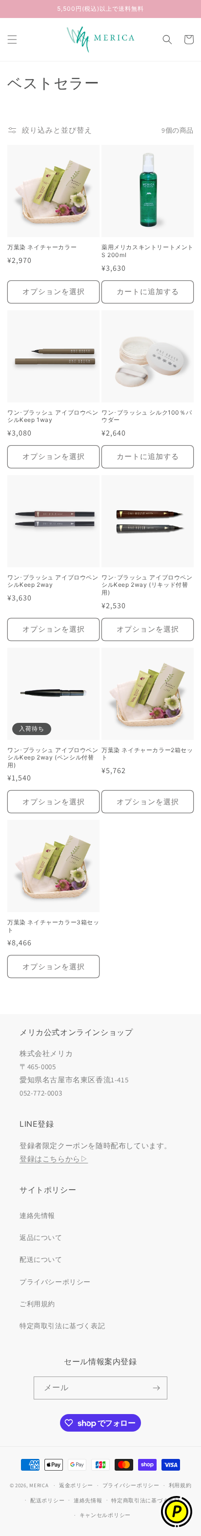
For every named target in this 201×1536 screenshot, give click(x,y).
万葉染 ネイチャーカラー (42, 247)
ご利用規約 (37, 1303)
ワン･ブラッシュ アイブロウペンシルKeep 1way (53, 416)
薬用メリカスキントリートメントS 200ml (147, 251)
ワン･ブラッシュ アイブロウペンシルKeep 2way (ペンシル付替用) (53, 757)
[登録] (156, 1387)
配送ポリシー (47, 1500)
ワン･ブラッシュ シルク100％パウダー (146, 416)
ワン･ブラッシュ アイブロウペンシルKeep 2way (53, 581)
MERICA (38, 1485)
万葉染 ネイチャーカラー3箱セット (53, 926)
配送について (41, 1259)
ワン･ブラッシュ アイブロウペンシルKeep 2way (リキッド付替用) (147, 585)
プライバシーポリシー (55, 1281)
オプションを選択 (53, 291)
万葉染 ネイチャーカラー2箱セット (147, 753)
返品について (41, 1237)
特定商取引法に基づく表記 (62, 1325)
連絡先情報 (37, 1215)
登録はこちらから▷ (54, 1158)
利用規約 (180, 1485)
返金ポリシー (76, 1485)
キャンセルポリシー (105, 1515)
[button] (12, 39)
